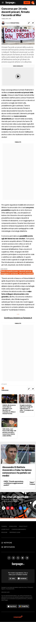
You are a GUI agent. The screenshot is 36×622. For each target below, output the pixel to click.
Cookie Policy (5, 529)
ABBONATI (27, 2)
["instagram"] (7, 508)
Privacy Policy (23, 526)
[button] (33, 23)
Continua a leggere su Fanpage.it (18, 318)
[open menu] (2, 2)
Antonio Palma (15, 23)
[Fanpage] (18, 564)
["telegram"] (24, 508)
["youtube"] (12, 508)
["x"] (16, 508)
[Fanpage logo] (11, 3)
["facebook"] (20, 508)
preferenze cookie (15, 532)
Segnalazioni (13, 526)
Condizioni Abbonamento (19, 529)
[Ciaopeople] (18, 617)
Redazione (4, 532)
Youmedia (4, 526)
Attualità (4, 384)
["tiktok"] (3, 508)
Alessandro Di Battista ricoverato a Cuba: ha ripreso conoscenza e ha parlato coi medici (17, 471)
